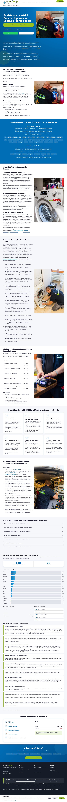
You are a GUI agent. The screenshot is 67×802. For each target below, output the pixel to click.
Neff (51, 139)
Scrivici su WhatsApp (12, 726)
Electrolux (42, 137)
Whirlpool (35, 132)
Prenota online (47, 2)
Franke (48, 137)
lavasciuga (44, 154)
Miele (42, 139)
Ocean (56, 139)
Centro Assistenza (6, 5)
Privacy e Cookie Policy (54, 771)
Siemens (31, 142)
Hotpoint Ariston (16, 139)
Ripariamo (24, 2)
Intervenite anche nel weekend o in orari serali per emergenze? (17, 531)
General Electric (59, 137)
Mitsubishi (47, 139)
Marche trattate (31, 2)
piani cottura (54, 154)
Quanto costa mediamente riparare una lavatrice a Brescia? (16, 523)
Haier (5, 139)
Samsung (28, 56)
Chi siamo (38, 2)
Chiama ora (60, 1)
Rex (10, 142)
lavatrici (12, 154)
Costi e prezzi (52, 770)
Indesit (41, 132)
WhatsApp (11, 33)
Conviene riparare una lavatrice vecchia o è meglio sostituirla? (17, 546)
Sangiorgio (20, 142)
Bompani (24, 137)
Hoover (9, 139)
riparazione (13, 5)
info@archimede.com (54, 793)
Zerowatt (50, 142)
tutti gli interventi (26, 232)
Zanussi (45, 142)
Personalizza (55, 798)
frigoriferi (24, 154)
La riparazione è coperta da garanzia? (12, 535)
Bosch (22, 56)
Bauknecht (15, 137)
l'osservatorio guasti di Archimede (10, 259)
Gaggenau (53, 137)
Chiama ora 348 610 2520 (19, 25)
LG (9, 56)
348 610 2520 (25, 48)
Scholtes (26, 142)
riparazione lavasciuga (13, 232)
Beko (20, 137)
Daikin (38, 137)
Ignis (22, 139)
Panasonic (60, 139)
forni (48, 154)
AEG (38, 132)
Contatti (42, 2)
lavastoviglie (18, 154)
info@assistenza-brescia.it (10, 474)
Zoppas (56, 142)
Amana (9, 137)
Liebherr (37, 139)
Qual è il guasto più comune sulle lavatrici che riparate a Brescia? (18, 527)
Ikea (25, 139)
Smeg (36, 142)
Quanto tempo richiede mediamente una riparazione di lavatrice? (18, 539)
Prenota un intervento (12, 734)
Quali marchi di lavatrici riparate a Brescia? (13, 543)
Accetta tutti (62, 798)
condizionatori (36, 154)
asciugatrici (30, 154)
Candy (16, 56)
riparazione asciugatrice (18, 230)
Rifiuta (49, 798)
